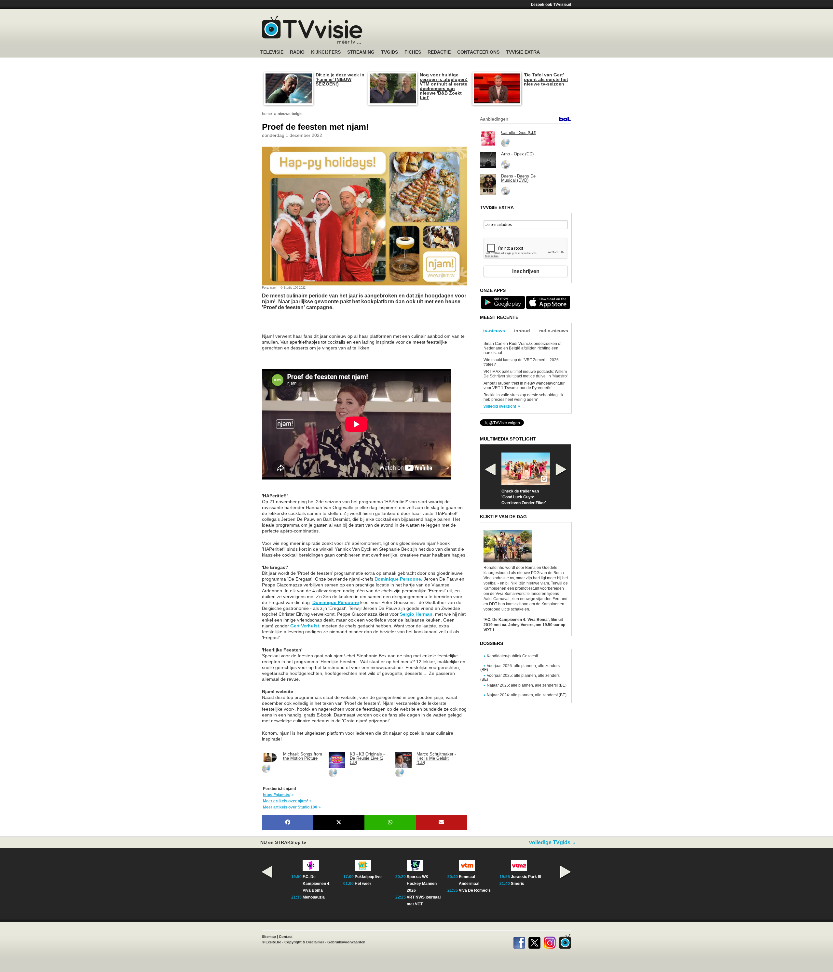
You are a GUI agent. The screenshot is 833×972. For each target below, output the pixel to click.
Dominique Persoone (398, 579)
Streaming (361, 52)
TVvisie (565, 941)
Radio (297, 52)
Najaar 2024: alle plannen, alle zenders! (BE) (527, 695)
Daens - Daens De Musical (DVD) (518, 178)
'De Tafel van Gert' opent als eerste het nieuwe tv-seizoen (546, 79)
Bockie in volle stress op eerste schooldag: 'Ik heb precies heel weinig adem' (523, 397)
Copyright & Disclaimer (304, 942)
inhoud (522, 330)
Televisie (271, 52)
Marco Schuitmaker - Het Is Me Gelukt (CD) (436, 758)
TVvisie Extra (523, 52)
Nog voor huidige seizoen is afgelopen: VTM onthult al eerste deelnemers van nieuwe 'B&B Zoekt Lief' (444, 86)
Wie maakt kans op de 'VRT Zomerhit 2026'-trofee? (522, 362)
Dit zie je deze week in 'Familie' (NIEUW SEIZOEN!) (340, 79)
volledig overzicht (500, 406)
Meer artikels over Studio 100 (290, 807)
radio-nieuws (553, 330)
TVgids (389, 52)
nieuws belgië (290, 114)
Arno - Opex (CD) (517, 153)
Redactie (439, 52)
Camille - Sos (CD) (518, 132)
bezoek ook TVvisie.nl (551, 4)
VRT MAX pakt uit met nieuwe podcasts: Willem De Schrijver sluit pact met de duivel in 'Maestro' (525, 373)
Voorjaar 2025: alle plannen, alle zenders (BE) (520, 677)
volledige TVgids (549, 842)
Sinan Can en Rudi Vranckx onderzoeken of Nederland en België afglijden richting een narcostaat (522, 348)
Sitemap (269, 937)
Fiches (412, 52)
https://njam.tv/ (276, 795)
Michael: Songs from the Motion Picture (302, 756)
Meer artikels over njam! (285, 801)
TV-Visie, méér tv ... (312, 30)
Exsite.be (273, 942)
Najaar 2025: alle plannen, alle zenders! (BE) (527, 685)
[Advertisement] (314, 325)
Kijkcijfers (326, 52)
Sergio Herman (416, 614)
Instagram (550, 941)
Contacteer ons (478, 52)
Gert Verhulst (304, 625)
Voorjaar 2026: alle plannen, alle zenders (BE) (520, 667)
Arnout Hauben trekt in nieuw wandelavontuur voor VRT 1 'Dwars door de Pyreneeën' (524, 385)
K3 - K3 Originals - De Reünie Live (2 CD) (367, 758)
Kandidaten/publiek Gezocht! (512, 656)
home (267, 114)
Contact (286, 937)
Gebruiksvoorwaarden (346, 942)
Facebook (519, 941)
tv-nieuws (494, 330)
